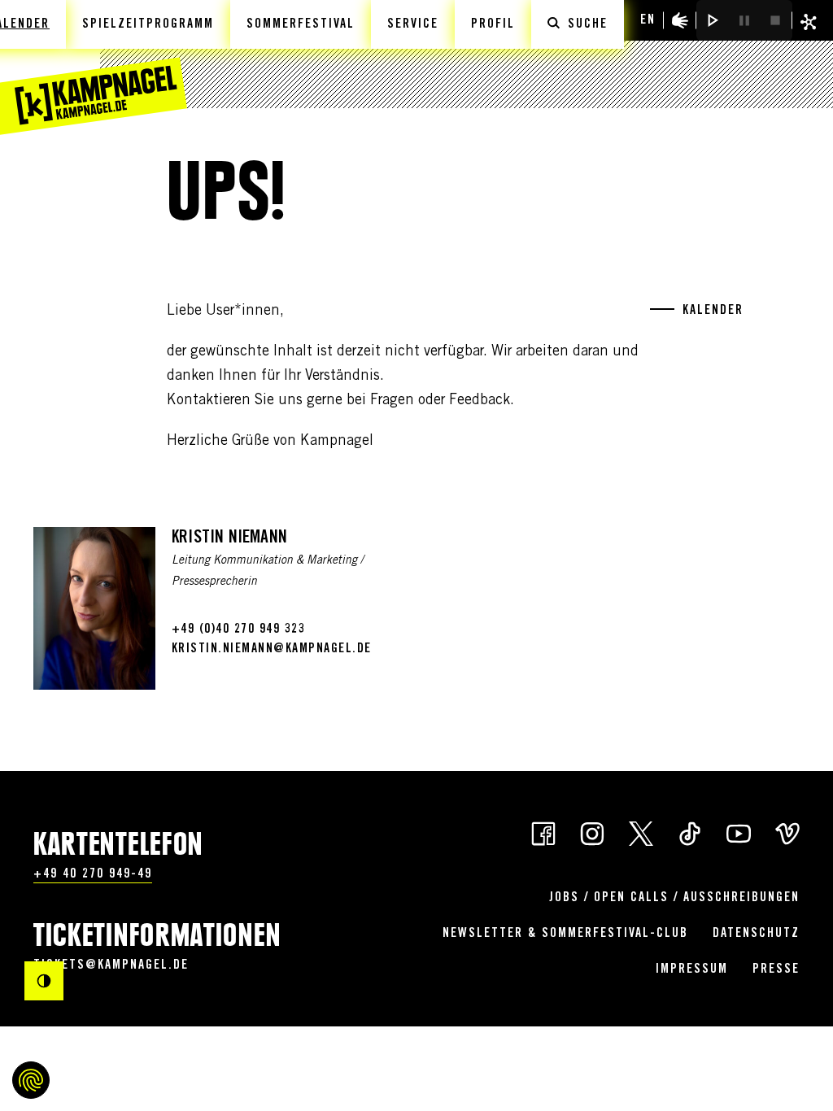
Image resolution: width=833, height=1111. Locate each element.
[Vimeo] (787, 832)
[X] (641, 832)
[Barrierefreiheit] (680, 20)
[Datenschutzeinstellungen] (31, 1080)
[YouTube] (738, 832)
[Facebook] (543, 832)
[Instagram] (592, 832)
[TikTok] (690, 832)
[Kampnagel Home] (93, 67)
